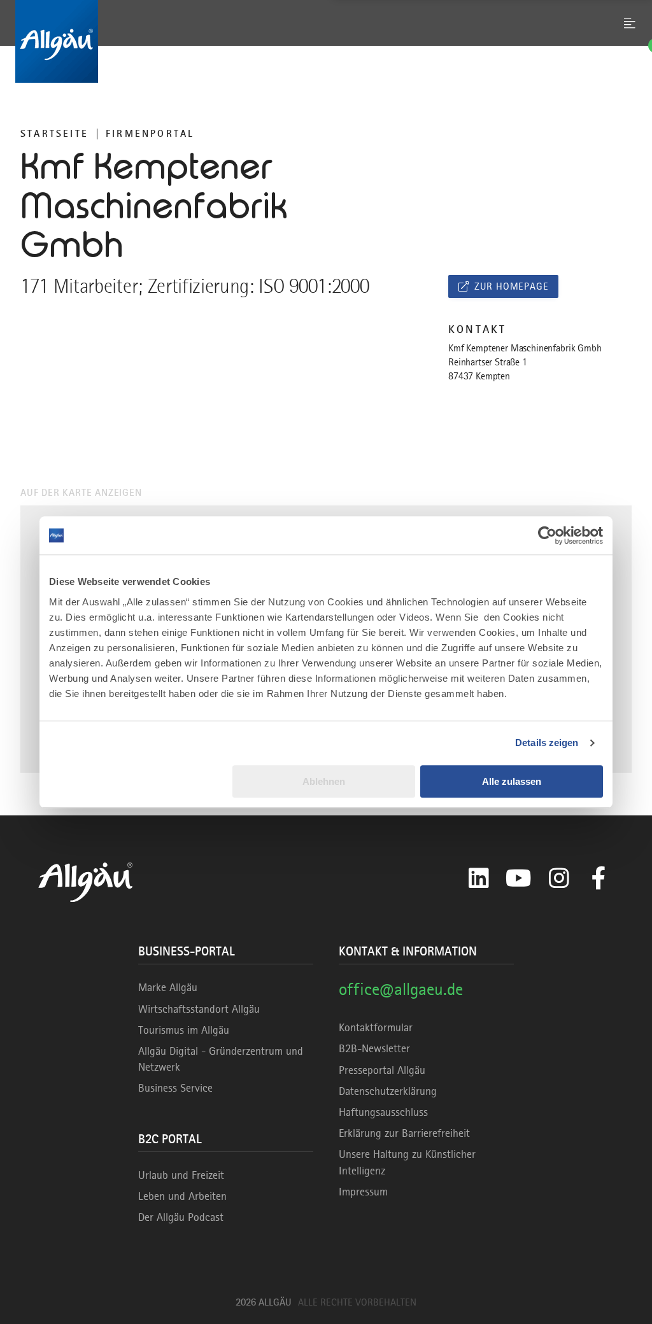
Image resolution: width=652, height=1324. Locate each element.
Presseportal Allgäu (382, 1070)
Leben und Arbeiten (182, 1196)
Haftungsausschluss (383, 1112)
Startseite (54, 133)
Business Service (175, 1087)
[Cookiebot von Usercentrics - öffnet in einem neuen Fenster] (547, 535)
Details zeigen (546, 742)
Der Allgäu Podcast (180, 1217)
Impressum (363, 1191)
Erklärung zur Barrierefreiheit (404, 1133)
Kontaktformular (376, 1027)
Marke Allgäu (167, 987)
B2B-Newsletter (374, 1048)
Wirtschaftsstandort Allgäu (199, 1009)
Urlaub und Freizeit (181, 1175)
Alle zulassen (511, 781)
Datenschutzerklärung (388, 1091)
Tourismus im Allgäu (183, 1030)
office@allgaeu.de (401, 989)
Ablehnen (323, 781)
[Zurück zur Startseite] (326, 41)
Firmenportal (150, 133)
